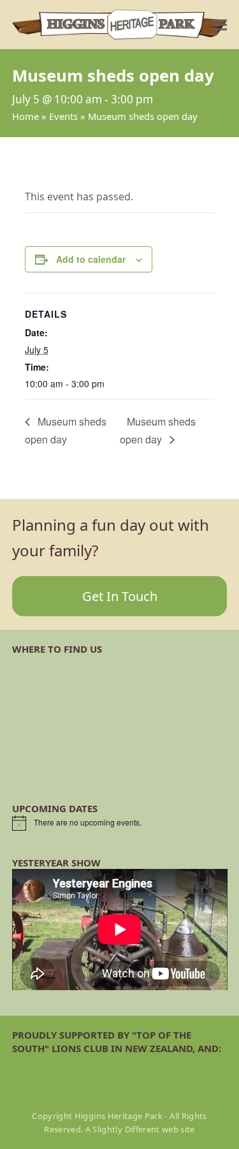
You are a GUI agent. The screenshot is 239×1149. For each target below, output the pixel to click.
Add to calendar (91, 259)
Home (25, 116)
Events (63, 116)
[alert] (120, 823)
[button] (220, 24)
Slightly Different (125, 1129)
